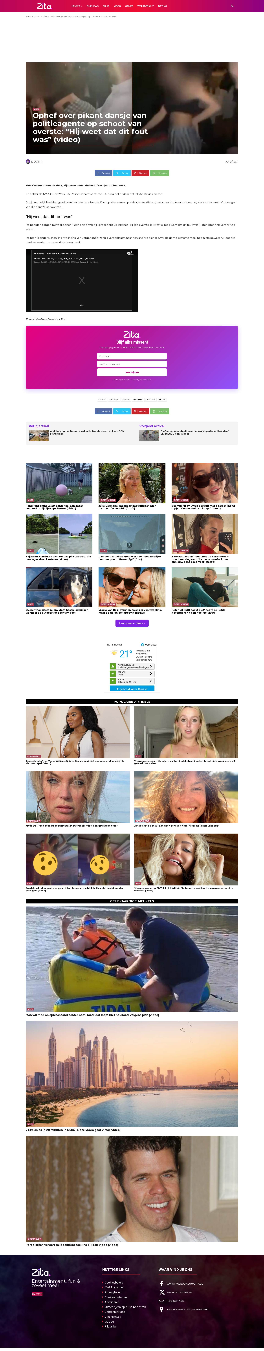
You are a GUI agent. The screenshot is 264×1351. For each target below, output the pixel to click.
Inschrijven (132, 372)
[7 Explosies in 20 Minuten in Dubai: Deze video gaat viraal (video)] (132, 1074)
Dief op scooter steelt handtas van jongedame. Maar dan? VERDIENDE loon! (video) (195, 432)
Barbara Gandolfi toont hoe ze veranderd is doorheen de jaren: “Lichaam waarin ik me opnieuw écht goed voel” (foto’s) (200, 559)
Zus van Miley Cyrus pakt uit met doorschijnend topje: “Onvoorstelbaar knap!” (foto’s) (203, 507)
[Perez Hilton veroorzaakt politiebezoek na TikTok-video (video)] (132, 1189)
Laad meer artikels (131, 623)
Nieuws (37, 16)
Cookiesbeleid (114, 1282)
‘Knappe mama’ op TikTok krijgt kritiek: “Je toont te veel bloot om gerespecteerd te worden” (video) (183, 889)
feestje (126, 400)
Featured (114, 400)
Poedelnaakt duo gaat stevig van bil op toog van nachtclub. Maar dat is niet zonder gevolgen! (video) (74, 889)
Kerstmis (137, 400)
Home (28, 16)
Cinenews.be (113, 1316)
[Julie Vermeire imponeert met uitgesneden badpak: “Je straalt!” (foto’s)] (132, 483)
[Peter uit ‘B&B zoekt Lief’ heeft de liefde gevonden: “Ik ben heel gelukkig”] (205, 587)
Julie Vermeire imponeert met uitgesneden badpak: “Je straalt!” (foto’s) (127, 507)
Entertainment (108, 500)
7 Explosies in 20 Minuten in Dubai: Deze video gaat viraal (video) (73, 1130)
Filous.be (111, 1326)
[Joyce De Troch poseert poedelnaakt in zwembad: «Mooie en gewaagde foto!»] (78, 797)
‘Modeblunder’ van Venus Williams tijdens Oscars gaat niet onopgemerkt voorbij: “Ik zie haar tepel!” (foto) (75, 762)
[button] (232, 6)
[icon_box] (181, 1284)
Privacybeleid (113, 1292)
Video (45, 16)
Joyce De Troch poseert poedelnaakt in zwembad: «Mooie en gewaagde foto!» (72, 825)
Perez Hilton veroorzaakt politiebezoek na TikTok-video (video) (72, 1245)
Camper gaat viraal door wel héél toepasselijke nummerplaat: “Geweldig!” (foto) (130, 558)
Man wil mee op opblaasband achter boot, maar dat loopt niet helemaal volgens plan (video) (92, 1015)
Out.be (109, 1321)
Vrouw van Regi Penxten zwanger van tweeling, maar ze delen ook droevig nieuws (130, 611)
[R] (28, 161)
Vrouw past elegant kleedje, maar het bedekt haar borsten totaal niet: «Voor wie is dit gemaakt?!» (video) (184, 762)
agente (102, 400)
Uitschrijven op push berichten (125, 1307)
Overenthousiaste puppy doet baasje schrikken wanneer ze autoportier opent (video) (57, 611)
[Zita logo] (45, 6)
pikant (162, 400)
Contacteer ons (115, 1312)
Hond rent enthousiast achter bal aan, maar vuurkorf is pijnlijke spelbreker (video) (54, 507)
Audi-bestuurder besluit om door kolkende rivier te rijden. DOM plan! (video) (87, 432)
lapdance (150, 400)
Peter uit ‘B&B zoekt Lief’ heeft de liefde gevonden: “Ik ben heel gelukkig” (199, 611)
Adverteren (112, 1302)
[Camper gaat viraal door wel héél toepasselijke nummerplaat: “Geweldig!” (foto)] (132, 534)
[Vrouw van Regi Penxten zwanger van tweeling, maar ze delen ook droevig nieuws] (132, 587)
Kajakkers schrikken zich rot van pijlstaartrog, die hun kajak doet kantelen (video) (58, 558)
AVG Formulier (114, 1287)
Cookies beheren (116, 1297)
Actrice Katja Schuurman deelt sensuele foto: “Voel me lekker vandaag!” (177, 825)
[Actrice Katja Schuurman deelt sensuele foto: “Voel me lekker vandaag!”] (186, 797)
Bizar (103, 551)
